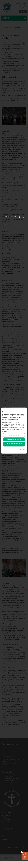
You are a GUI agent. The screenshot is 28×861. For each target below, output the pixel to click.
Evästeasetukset (14, 435)
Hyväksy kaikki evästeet (14, 439)
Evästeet (23, 449)
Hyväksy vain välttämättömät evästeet (14, 444)
